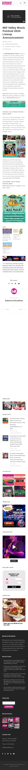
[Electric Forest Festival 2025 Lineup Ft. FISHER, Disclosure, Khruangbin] (19, 491)
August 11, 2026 (13, 430)
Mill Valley (18, 265)
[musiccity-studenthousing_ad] (14, 405)
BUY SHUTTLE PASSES (13, 178)
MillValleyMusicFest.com (13, 97)
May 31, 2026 (12, 463)
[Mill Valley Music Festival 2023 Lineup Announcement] (17, 231)
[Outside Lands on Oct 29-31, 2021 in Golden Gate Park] (19, 479)
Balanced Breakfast (11, 44)
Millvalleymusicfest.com (9, 185)
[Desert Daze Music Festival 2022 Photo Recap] (8, 491)
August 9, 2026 (13, 448)
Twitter (8, 187)
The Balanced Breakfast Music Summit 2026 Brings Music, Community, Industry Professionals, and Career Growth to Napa (17, 457)
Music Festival (16, 46)
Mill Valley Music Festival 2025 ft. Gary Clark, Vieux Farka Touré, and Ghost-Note (7, 237)
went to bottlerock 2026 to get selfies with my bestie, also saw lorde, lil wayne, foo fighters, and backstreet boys (14, 689)
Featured (8, 46)
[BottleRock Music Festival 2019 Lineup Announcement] (7, 245)
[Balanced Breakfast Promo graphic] (14, 515)
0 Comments (7, 49)
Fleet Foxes (9, 263)
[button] (5, 137)
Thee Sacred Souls (18, 271)
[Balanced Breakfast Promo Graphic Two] (14, 258)
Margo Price (12, 265)
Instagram (18, 185)
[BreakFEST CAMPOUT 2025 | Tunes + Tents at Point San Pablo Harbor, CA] (8, 479)
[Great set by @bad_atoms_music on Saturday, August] (14, 547)
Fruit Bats (15, 263)
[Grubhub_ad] (14, 612)
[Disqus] (14, 335)
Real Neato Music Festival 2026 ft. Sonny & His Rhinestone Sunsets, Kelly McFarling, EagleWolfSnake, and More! (14, 662)
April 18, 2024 (7, 41)
